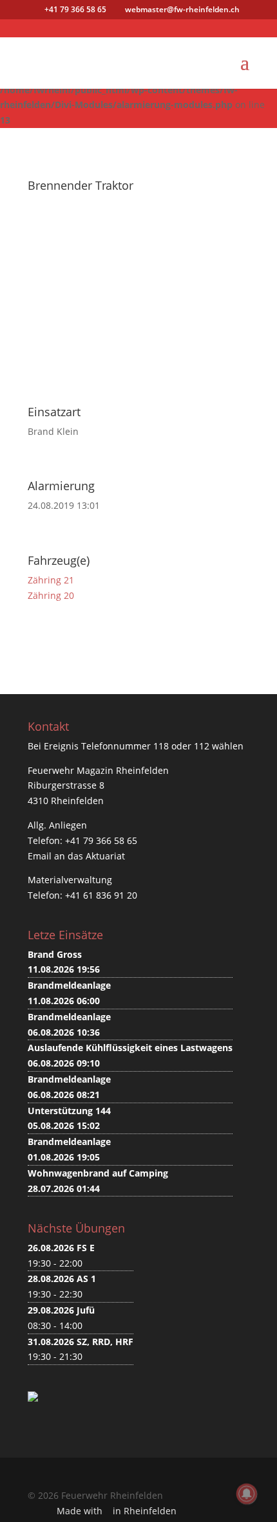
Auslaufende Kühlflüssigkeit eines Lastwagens (130, 1047)
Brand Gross (55, 954)
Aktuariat (105, 856)
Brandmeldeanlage (69, 985)
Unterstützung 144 (69, 1111)
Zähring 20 (51, 595)
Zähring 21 (51, 580)
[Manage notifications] (246, 1493)
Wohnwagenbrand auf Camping (98, 1173)
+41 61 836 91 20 (101, 895)
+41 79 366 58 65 (101, 840)
